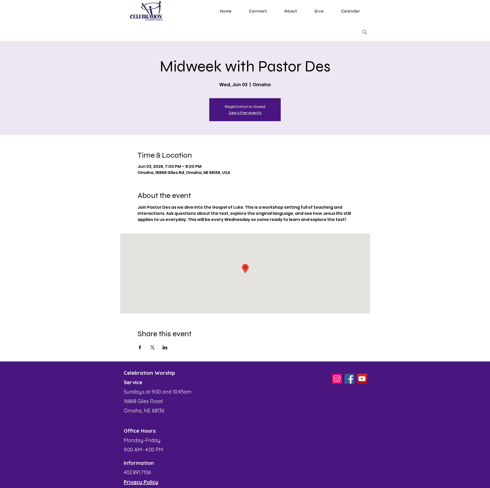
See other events (245, 113)
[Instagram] (337, 379)
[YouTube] (362, 379)
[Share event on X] (152, 347)
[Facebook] (349, 379)
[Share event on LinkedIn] (165, 347)
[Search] (364, 32)
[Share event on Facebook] (140, 347)
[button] (291, 11)
